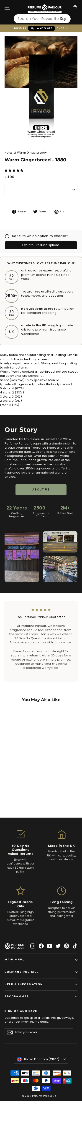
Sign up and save (21, 1011)
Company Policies (22, 971)
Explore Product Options (40, 245)
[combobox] (42, 18)
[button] (14, 170)
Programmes (17, 996)
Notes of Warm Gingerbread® (26, 152)
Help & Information (24, 984)
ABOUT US (41, 489)
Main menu (15, 959)
